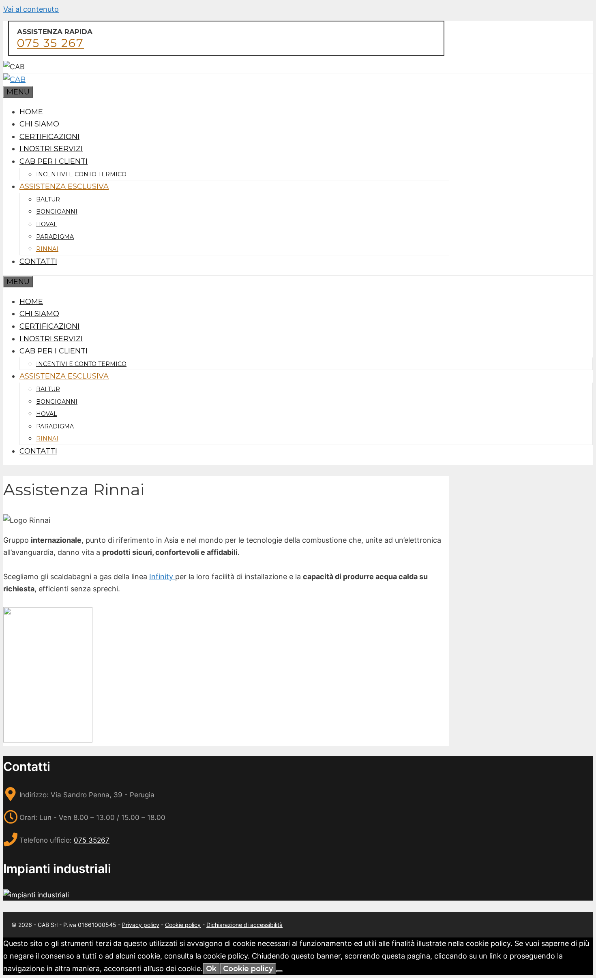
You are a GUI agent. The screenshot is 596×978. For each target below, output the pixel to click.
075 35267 (91, 840)
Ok (211, 968)
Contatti (38, 261)
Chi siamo (39, 124)
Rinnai (47, 249)
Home (31, 111)
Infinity (162, 576)
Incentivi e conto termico (81, 174)
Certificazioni (49, 136)
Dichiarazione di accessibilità (244, 924)
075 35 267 (50, 43)
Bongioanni (56, 211)
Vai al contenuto (31, 9)
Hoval (46, 224)
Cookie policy (183, 924)
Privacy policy (140, 924)
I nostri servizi (51, 148)
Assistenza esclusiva (64, 186)
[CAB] (14, 79)
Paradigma (55, 236)
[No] (279, 971)
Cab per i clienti (53, 161)
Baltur (48, 199)
